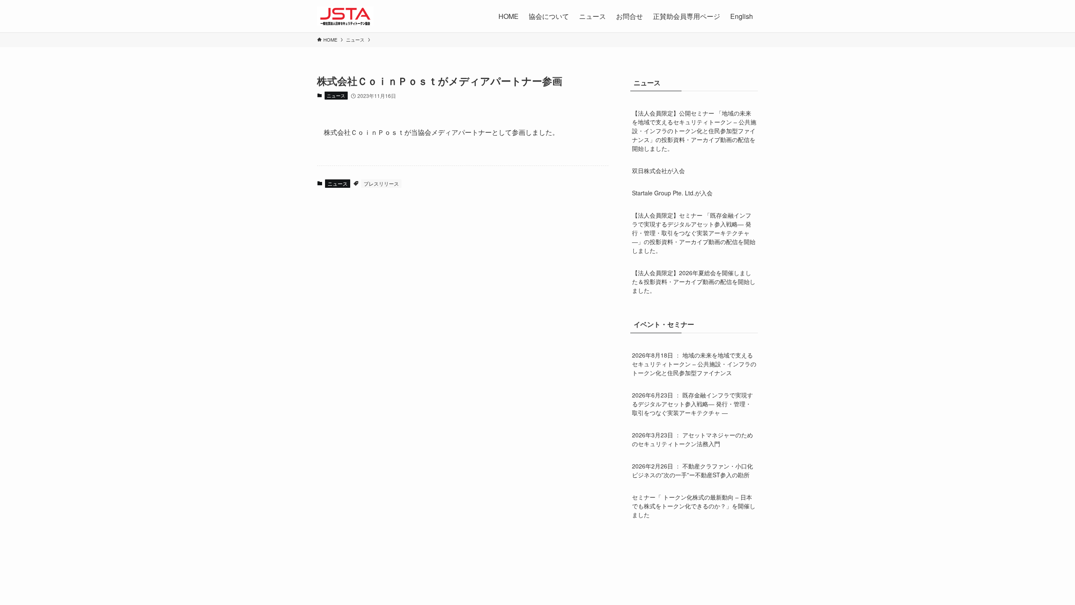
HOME (508, 16)
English (741, 16)
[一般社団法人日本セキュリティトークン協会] (345, 16)
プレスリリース (381, 183)
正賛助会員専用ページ (686, 16)
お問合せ (629, 16)
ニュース (336, 95)
